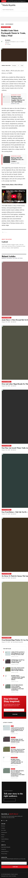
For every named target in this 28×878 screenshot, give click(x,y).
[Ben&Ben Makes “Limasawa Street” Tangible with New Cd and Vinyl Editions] (6, 99)
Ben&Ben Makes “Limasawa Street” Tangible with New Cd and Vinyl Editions (17, 99)
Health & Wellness (4, 839)
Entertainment (9, 24)
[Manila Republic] (8, 5)
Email (22, 65)
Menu (2, 14)
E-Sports (3, 828)
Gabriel (8, 40)
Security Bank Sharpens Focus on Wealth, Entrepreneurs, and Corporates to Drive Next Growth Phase (17, 687)
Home (2, 24)
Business (3, 826)
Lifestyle (13, 737)
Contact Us (3, 849)
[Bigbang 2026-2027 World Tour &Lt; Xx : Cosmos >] (6, 159)
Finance (3, 834)
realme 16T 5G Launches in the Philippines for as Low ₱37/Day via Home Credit (17, 1)
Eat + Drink (3, 830)
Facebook (14, 65)
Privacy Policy (4, 853)
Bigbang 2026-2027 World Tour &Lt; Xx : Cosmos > (17, 159)
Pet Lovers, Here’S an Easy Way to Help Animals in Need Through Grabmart (17, 669)
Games (2, 836)
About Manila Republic (5, 847)
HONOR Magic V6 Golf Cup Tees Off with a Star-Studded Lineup (17, 661)
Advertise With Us (9, 799)
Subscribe (14, 714)
